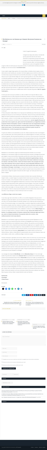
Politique (43, 44)
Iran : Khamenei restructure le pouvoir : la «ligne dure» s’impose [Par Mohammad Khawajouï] (19, 397)
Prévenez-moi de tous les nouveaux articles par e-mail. (13, 365)
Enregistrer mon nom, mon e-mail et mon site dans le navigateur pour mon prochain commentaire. (21, 359)
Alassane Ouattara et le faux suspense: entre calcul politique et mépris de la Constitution (8, 322)
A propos (36, 447)
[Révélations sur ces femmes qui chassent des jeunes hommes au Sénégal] (23, 29)
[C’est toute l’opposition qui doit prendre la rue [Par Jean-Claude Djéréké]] (38, 318)
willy (4, 44)
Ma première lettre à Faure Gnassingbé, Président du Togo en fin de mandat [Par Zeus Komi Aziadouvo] (24, 323)
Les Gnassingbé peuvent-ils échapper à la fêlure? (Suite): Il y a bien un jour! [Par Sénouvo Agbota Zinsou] (23, 2)
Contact (32, 447)
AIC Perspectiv (18, 447)
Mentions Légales (42, 447)
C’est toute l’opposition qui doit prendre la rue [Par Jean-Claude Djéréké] (39, 327)
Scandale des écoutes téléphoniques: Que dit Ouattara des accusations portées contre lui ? (12, 303)
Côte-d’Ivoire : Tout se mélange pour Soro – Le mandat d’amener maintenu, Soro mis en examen (35, 303)
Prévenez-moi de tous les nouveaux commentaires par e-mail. (14, 362)
